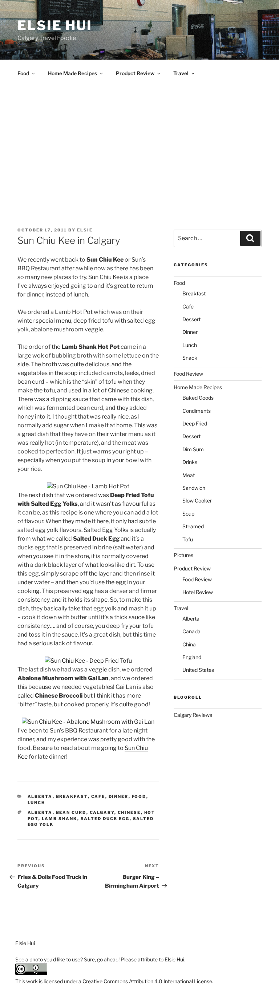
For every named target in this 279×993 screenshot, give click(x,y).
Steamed (193, 526)
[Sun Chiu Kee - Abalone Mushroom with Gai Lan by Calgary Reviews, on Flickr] (88, 721)
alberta (40, 812)
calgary (102, 812)
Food (23, 73)
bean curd (71, 812)
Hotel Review (197, 592)
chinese (129, 812)
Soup (188, 513)
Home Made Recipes (72, 73)
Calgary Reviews (193, 715)
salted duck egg (105, 818)
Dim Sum (193, 449)
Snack (189, 358)
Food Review (188, 374)
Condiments (196, 411)
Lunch (36, 802)
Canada (191, 631)
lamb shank (59, 818)
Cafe (98, 796)
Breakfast (72, 796)
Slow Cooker (197, 500)
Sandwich (193, 488)
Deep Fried (194, 423)
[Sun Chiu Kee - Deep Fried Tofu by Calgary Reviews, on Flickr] (88, 660)
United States (198, 670)
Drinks (189, 462)
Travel (181, 73)
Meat (188, 475)
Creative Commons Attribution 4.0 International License (147, 981)
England (191, 657)
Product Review (135, 73)
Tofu (187, 539)
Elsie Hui (54, 25)
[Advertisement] (139, 140)
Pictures (183, 555)
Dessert (191, 319)
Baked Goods (198, 398)
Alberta (40, 796)
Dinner (119, 796)
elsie (85, 230)
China (189, 644)
